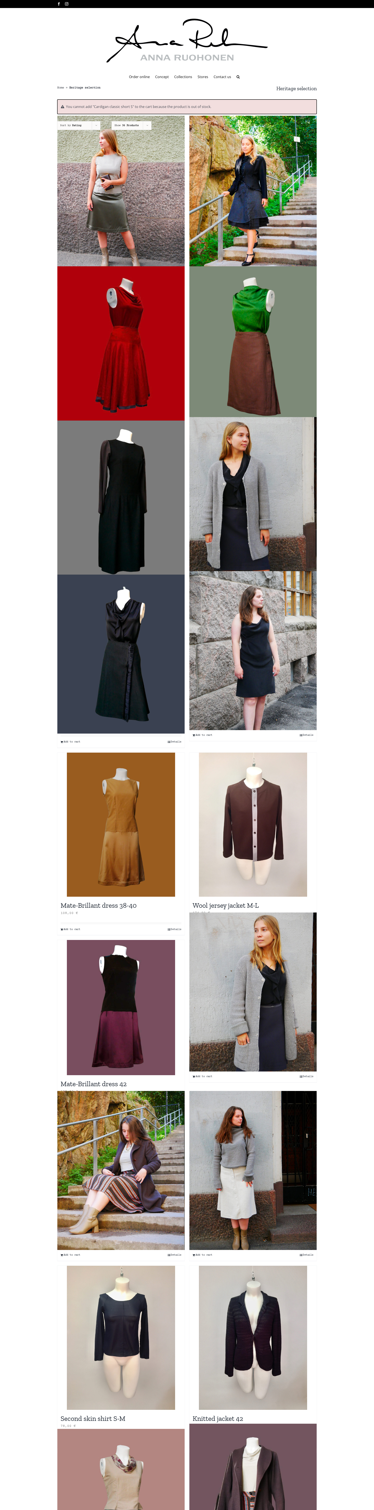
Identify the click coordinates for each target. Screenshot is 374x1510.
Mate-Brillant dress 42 (94, 1084)
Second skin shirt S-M (93, 1418)
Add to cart (72, 742)
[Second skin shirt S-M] (121, 1338)
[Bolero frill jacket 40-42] (253, 195)
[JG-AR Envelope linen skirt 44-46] (253, 1170)
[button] (238, 77)
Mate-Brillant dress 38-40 (99, 905)
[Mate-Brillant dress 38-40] (121, 195)
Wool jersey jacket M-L (226, 905)
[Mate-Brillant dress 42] (121, 1007)
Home (60, 88)
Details (176, 742)
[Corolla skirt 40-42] (121, 346)
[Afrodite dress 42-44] (253, 651)
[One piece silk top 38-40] (253, 346)
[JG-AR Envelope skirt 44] (121, 1170)
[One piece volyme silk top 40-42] (121, 654)
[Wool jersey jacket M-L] (253, 825)
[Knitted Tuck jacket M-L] (253, 992)
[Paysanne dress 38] (121, 500)
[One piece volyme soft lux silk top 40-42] (253, 497)
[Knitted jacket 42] (253, 1338)
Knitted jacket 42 (218, 1418)
